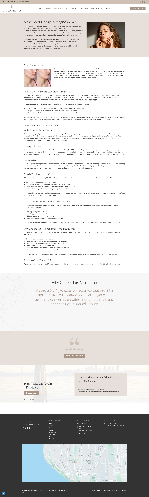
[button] (50, 8)
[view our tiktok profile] (142, 2)
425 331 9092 (24, 2)
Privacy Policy (105, 490)
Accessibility (96, 490)
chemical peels (42, 108)
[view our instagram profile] (140, 2)
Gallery (51, 430)
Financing (52, 439)
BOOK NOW (139, 8)
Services (51, 428)
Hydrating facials (32, 113)
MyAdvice (25, 492)
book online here (113, 264)
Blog (50, 436)
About (51, 426)
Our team (31, 46)
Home (51, 423)
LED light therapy (32, 111)
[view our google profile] (144, 2)
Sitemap (124, 490)
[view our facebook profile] (138, 2)
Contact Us (52, 441)
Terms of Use (115, 490)
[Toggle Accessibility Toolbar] (3, 493)
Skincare (52, 434)
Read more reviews (74, 356)
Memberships (53, 432)
